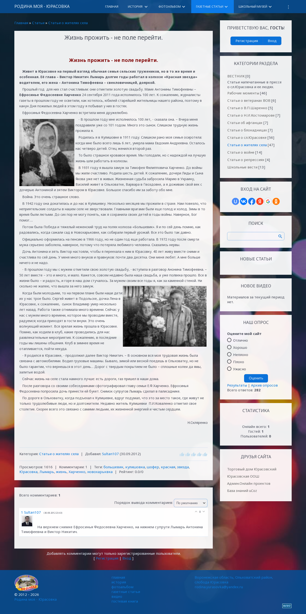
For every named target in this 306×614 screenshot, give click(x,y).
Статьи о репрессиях (245, 159)
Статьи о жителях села (68, 22)
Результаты (237, 385)
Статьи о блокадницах (247, 130)
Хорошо (240, 347)
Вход (126, 558)
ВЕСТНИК (236, 76)
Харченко (77, 471)
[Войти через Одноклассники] (276, 201)
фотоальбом (122, 586)
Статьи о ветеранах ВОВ (248, 100)
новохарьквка (100, 471)
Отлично (240, 340)
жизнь (61, 471)
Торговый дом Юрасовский (251, 469)
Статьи (38, 22)
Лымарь (46, 471)
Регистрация (107, 558)
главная (118, 577)
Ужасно (239, 368)
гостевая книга (124, 601)
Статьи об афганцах (244, 122)
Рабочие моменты (243, 93)
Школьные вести (242, 167)
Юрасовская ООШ (243, 476)
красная (168, 466)
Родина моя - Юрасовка (42, 6)
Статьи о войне (240, 152)
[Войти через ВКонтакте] (243, 201)
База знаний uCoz (242, 490)
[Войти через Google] (268, 201)
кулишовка (135, 466)
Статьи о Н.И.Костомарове (251, 115)
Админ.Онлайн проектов (248, 483)
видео (116, 596)
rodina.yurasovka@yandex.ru (219, 586)
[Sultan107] (29, 526)
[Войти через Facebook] (251, 201)
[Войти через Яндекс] (259, 201)
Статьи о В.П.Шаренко (247, 107)
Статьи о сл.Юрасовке (247, 137)
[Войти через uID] (235, 201)
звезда (183, 466)
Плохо (238, 361)
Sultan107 (110, 453)
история (118, 582)
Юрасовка (28, 471)
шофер (153, 466)
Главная (21, 22)
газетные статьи (125, 591)
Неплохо (240, 354)
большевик (113, 466)
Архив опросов (264, 385)
